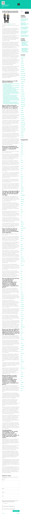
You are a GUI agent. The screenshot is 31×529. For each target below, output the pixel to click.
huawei (22, 271)
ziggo (21, 390)
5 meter (22, 174)
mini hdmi (22, 314)
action (21, 184)
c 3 (21, 219)
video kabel (22, 386)
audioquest (22, 201)
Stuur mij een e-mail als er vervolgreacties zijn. (8, 506)
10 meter (22, 143)
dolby (21, 240)
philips (22, 328)
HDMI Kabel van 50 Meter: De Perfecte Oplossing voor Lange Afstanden (24, 19)
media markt (22, 304)
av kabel (22, 203)
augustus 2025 (23, 81)
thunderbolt (22, 361)
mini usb (22, 316)
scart (21, 351)
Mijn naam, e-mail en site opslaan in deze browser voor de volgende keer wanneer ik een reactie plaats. (10, 501)
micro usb (22, 310)
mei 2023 (22, 137)
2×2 (21, 156)
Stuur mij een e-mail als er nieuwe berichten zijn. (8, 508)
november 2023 (23, 124)
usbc (21, 378)
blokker (22, 211)
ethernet (22, 244)
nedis (21, 322)
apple (21, 193)
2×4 (21, 158)
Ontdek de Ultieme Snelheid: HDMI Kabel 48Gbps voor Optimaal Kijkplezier (25, 32)
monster (22, 320)
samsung (22, 347)
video (21, 384)
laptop (21, 291)
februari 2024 (23, 118)
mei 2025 (22, 87)
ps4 (21, 335)
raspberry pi (22, 339)
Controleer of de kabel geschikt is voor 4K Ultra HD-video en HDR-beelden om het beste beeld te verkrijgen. (11, 88)
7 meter (22, 180)
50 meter (22, 176)
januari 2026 (22, 71)
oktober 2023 (22, 126)
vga (21, 380)
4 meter (22, 166)
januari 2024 (22, 120)
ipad (21, 275)
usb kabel (22, 376)
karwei (22, 279)
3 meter (22, 160)
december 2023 (23, 122)
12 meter (22, 145)
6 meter (22, 178)
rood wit (22, 343)
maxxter (22, 302)
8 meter (22, 182)
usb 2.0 (22, 372)
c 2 (21, 217)
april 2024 (22, 114)
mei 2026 (22, 63)
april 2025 (22, 89)
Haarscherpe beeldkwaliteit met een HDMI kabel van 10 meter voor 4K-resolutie (24, 28)
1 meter (22, 141)
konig (21, 283)
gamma (22, 246)
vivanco (22, 388)
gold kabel (22, 248)
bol (21, 213)
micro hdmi (22, 308)
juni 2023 (22, 135)
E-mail (3, 492)
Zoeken (22, 11)
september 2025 (23, 79)
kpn (21, 285)
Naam (3, 488)
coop (21, 232)
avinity (21, 205)
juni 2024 (22, 110)
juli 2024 (22, 108)
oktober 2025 (22, 77)
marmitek (22, 300)
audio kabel (22, 199)
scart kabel (22, 353)
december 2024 (23, 98)
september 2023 (23, 128)
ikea (21, 273)
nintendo (22, 324)
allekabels (22, 191)
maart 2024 (22, 116)
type (21, 363)
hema (21, 263)
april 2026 (22, 65)
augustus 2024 (23, 106)
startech (22, 359)
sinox (21, 355)
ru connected (22, 345)
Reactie (3, 479)
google (22, 250)
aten (21, 197)
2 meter (22, 149)
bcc (21, 207)
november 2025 (23, 75)
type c (21, 365)
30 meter (22, 162)
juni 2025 (22, 85)
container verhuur (23, 228)
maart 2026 (22, 67)
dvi (21, 242)
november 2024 (23, 100)
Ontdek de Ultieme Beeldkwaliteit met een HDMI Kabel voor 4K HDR (25, 23)
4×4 (21, 172)
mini (21, 312)
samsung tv (22, 349)
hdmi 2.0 (22, 256)
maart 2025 (22, 91)
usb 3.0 (22, 374)
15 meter (22, 147)
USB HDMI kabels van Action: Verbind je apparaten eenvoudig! (25, 50)
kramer (22, 287)
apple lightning (23, 195)
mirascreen (22, 318)
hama (21, 252)
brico (21, 215)
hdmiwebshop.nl (5, 5)
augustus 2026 (23, 56)
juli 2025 (22, 83)
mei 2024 (22, 112)
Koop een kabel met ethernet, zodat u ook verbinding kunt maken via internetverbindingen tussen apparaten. (11, 90)
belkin (21, 209)
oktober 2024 (22, 102)
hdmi (21, 254)
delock (21, 236)
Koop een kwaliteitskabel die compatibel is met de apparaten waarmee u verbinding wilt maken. (11, 86)
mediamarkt (22, 306)
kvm (21, 289)
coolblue (22, 230)
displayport (22, 238)
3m (21, 164)
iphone (22, 277)
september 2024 (23, 104)
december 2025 (23, 73)
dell (21, 234)
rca (21, 341)
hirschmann (22, 265)
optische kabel (23, 326)
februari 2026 (23, 69)
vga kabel (22, 382)
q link (21, 337)
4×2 (21, 170)
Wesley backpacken (25, 48)
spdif (21, 357)
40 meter (22, 168)
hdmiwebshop (24, 41)
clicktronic (22, 221)
